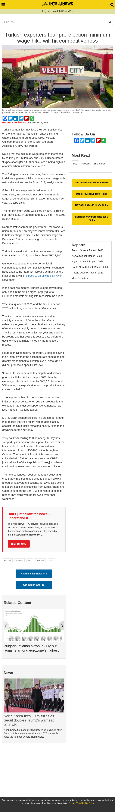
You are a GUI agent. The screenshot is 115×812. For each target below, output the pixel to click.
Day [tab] (75, 163)
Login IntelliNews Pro (62, 11)
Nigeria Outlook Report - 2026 (87, 261)
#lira (29, 560)
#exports (40, 560)
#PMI (51, 560)
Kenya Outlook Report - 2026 (87, 256)
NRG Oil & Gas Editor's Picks (91, 205)
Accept (72, 803)
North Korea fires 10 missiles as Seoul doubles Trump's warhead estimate (29, 720)
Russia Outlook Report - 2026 (87, 272)
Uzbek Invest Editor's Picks (91, 194)
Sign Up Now (18, 544)
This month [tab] (99, 163)
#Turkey (19, 560)
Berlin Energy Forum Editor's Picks (91, 218)
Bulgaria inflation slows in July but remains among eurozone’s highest (31, 648)
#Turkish (7, 560)
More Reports (79, 278)
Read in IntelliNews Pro (34, 573)
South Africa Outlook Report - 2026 (90, 267)
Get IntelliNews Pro (34, 585)
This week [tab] (86, 163)
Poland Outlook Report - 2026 (87, 250)
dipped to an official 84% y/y (43, 275)
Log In (45, 11)
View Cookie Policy (85, 803)
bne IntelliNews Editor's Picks (91, 182)
